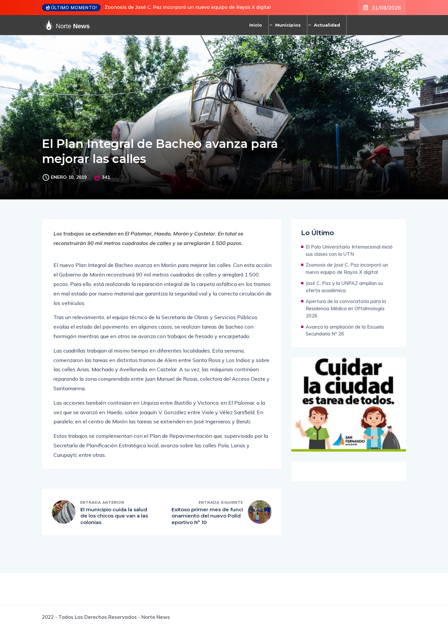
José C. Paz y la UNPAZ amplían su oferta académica (344, 287)
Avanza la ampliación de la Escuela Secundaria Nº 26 (345, 330)
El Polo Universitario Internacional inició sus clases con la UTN (349, 250)
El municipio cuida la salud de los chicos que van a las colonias (114, 515)
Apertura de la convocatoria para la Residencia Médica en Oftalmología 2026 (346, 308)
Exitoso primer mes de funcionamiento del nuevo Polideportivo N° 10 (207, 515)
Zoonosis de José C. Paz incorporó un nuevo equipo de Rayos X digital (188, 7)
